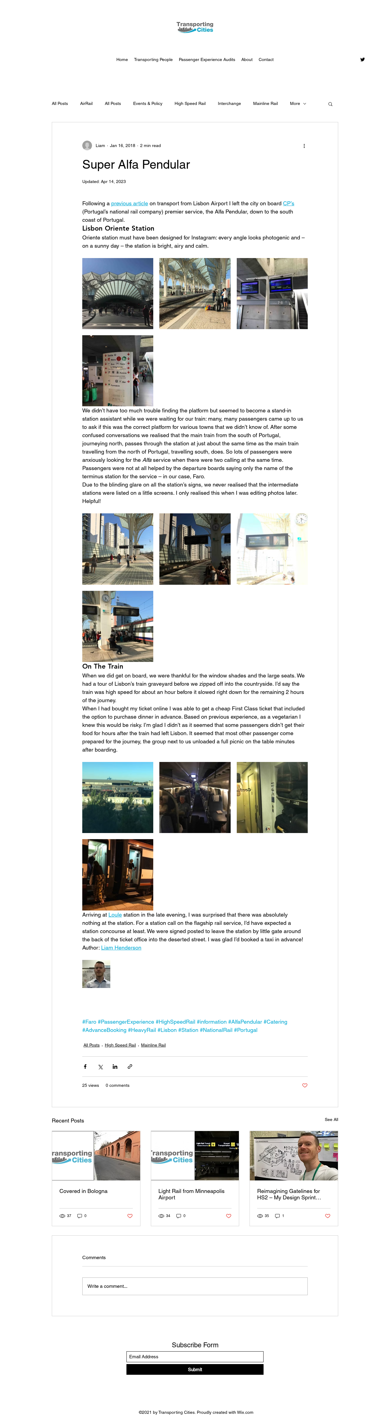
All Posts (60, 103)
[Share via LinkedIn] (115, 1066)
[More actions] (304, 145)
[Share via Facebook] (85, 1066)
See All (331, 1119)
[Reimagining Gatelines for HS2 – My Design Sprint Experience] (294, 1155)
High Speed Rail (190, 103)
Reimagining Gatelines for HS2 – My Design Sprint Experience (288, 1194)
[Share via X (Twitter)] (100, 1066)
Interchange (229, 103)
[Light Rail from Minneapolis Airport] (195, 1155)
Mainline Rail (265, 103)
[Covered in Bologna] (96, 1155)
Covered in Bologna (83, 1191)
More (295, 103)
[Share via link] (130, 1066)
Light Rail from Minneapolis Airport (191, 1194)
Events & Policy (147, 103)
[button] (330, 103)
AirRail (86, 103)
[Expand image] (117, 293)
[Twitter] (363, 59)
